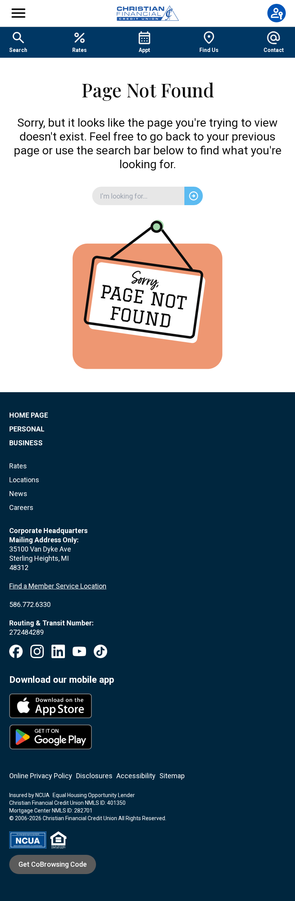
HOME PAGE (28, 415)
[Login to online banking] (276, 13)
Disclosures (94, 776)
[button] (18, 13)
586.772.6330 (30, 604)
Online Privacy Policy (40, 776)
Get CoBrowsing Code (52, 864)
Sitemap (172, 776)
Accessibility (136, 776)
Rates (18, 466)
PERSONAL (27, 429)
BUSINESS (26, 443)
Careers (21, 507)
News (18, 494)
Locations (24, 480)
